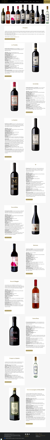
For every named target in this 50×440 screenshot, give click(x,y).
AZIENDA (17, 1)
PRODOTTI (21, 1)
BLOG (34, 1)
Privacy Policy (27, 436)
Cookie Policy (27, 435)
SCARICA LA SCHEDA (29, 112)
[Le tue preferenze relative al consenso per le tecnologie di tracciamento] (1, 439)
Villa (41, 1)
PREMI (31, 1)
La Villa (44, 435)
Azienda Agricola (40, 435)
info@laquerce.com (16, 36)
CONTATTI (37, 1)
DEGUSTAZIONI (26, 1)
